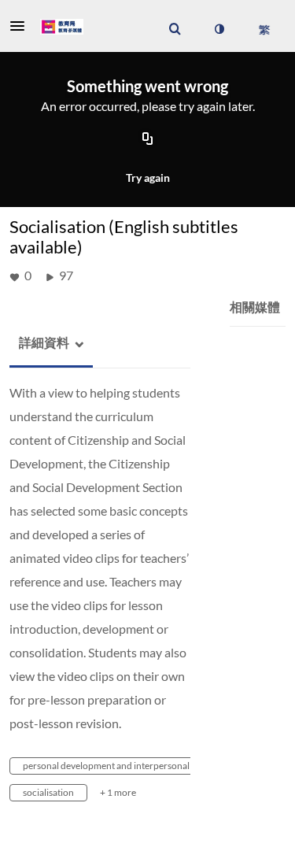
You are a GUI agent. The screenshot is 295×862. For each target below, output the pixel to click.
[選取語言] (264, 29)
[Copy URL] (147, 140)
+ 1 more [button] (118, 792)
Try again (148, 177)
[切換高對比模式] (218, 29)
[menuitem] (174, 29)
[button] (22, 26)
